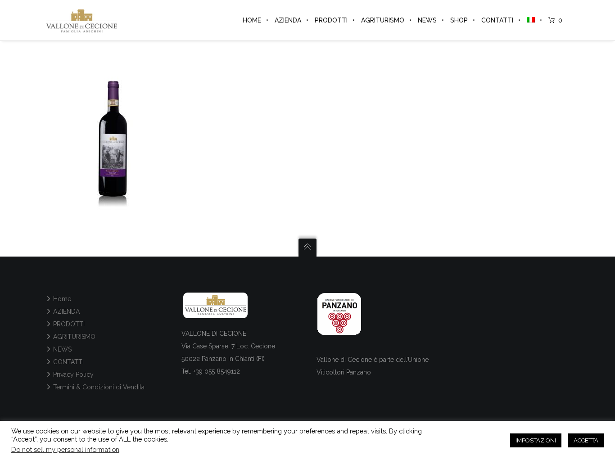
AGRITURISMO (74, 336)
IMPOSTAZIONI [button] (536, 440)
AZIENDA (66, 311)
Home (62, 298)
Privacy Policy (73, 374)
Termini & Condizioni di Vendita (99, 387)
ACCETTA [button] (586, 440)
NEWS (62, 349)
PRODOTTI (69, 324)
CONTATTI (68, 361)
